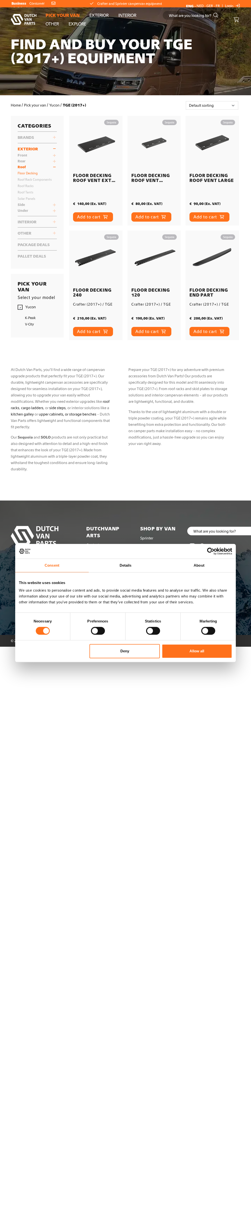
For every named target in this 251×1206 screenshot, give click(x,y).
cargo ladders (32, 408)
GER (209, 6)
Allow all (196, 651)
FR (218, 6)
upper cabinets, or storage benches (67, 414)
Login (229, 6)
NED (200, 6)
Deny (124, 651)
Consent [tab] (52, 565)
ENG (190, 6)
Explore (77, 23)
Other (52, 23)
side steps (57, 408)
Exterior (99, 15)
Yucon (54, 105)
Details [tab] (126, 565)
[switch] (98, 631)
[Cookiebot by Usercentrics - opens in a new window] (210, 551)
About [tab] (199, 565)
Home (16, 105)
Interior (127, 15)
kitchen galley (22, 414)
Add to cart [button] (89, 216)
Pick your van (63, 15)
